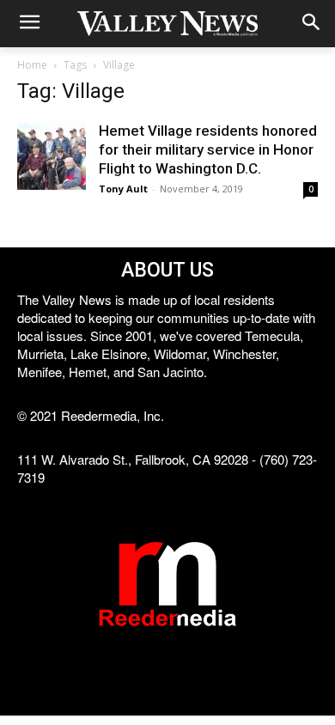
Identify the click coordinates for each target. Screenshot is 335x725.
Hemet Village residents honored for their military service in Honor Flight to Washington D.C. (208, 149)
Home (32, 65)
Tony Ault (123, 188)
